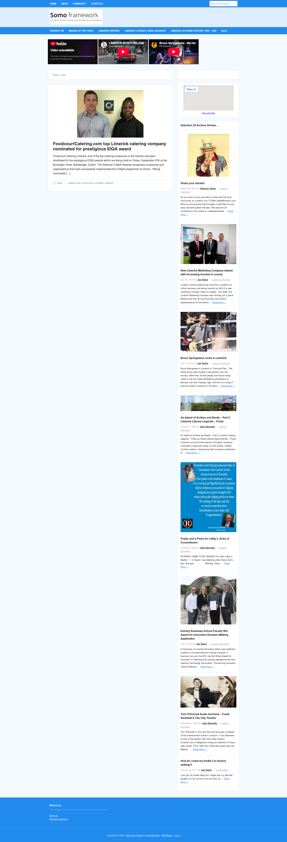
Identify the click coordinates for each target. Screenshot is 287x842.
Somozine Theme (134, 835)
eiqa (78, 183)
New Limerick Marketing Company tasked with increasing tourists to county (207, 272)
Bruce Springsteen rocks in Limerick (204, 358)
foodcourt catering (93, 183)
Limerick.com (77, 16)
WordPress (167, 835)
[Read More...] (219, 302)
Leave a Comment (221, 279)
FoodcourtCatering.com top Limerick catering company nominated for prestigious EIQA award (109, 146)
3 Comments (222, 769)
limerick (109, 183)
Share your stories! (193, 183)
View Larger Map (208, 113)
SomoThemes (153, 835)
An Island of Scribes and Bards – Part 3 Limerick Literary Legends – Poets (205, 419)
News (59, 183)
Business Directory (58, 819)
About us (53, 815)
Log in (177, 835)
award (71, 183)
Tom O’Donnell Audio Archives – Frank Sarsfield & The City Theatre (205, 716)
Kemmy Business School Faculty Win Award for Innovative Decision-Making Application (204, 634)
